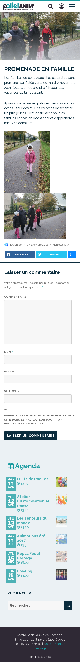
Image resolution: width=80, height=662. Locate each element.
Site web (11, 391)
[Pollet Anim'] (18, 5)
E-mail (10, 371)
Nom (8, 351)
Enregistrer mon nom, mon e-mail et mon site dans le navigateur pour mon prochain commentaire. (39, 419)
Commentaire (16, 296)
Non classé (59, 244)
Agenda (27, 466)
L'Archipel (16, 244)
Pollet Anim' (44, 657)
